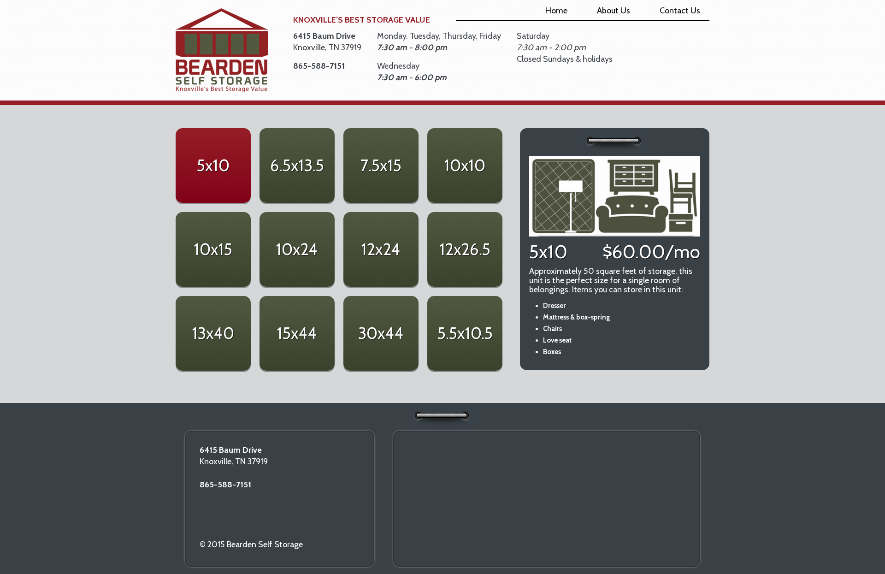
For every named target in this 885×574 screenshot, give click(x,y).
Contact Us (680, 11)
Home (556, 11)
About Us (613, 11)
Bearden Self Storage (222, 50)
